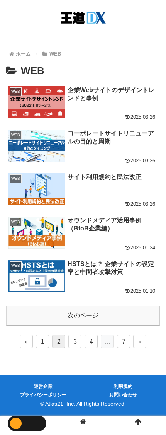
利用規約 (123, 386)
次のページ (83, 315)
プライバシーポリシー (43, 394)
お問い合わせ (123, 394)
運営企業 (43, 386)
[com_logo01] (83, 17)
